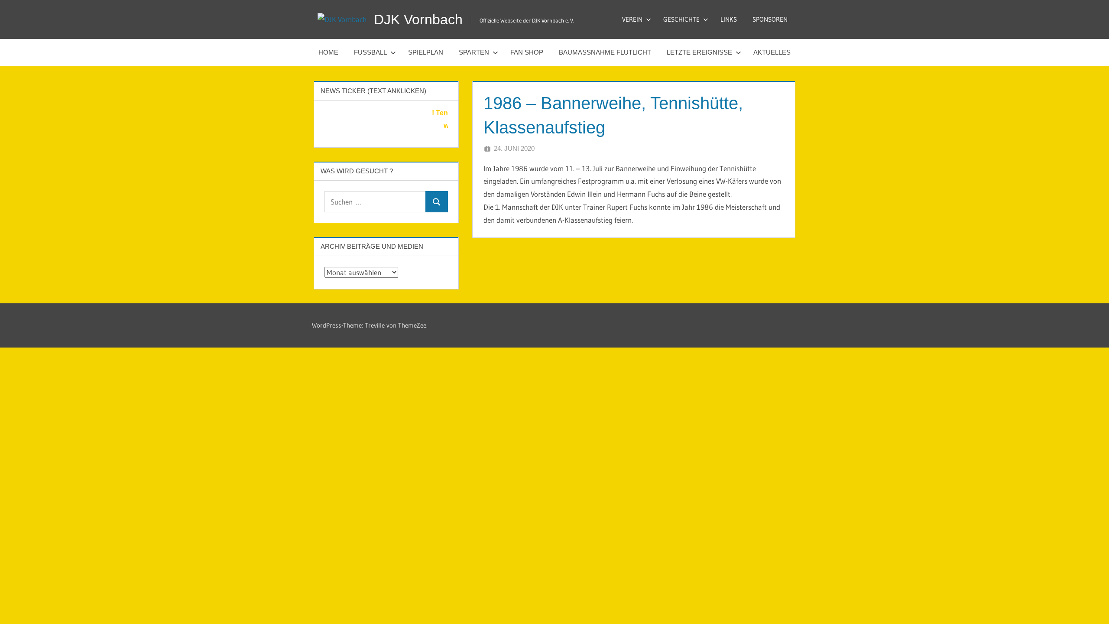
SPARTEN (474, 52)
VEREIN (632, 19)
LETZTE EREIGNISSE (699, 52)
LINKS (728, 19)
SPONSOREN (770, 19)
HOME (328, 52)
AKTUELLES (772, 52)
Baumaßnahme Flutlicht (605, 52)
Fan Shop (526, 52)
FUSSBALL (370, 52)
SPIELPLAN (425, 52)
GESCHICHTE (681, 19)
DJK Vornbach (418, 19)
